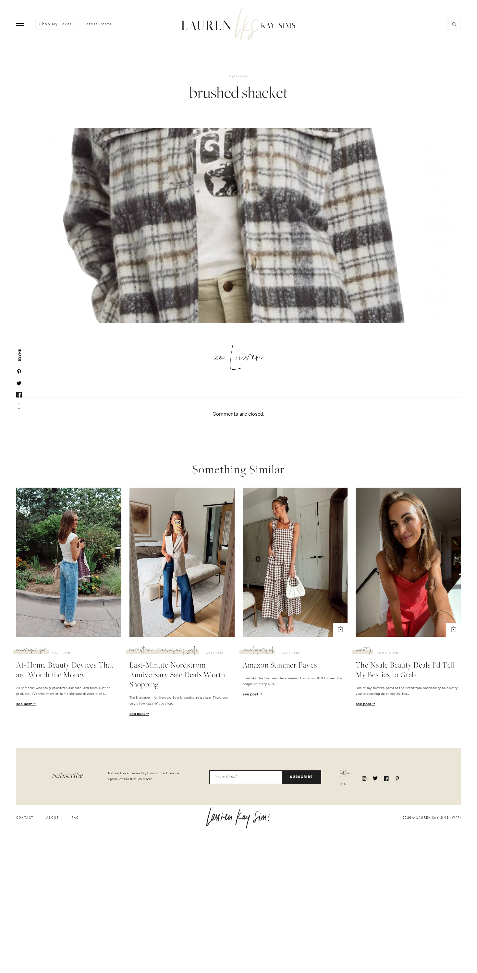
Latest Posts (98, 24)
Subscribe (301, 777)
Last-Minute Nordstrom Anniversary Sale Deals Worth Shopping (177, 675)
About (52, 817)
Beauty (364, 651)
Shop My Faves (55, 24)
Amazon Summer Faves (280, 666)
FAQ (75, 817)
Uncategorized (31, 651)
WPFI (456, 817)
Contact (24, 817)
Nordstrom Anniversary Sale (163, 651)
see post (24, 704)
